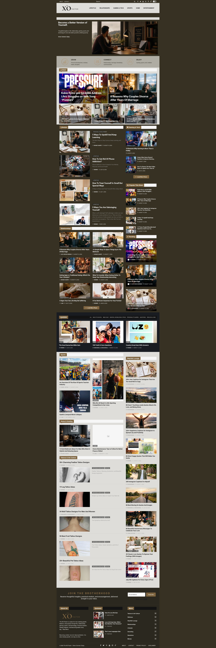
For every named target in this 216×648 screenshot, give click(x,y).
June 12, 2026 (70, 539)
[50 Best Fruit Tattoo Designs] (74, 548)
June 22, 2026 (80, 514)
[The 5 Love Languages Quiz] (98, 634)
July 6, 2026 (70, 347)
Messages (129, 525)
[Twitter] (140, 1)
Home (61, 446)
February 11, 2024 (103, 453)
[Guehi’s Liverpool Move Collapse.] (74, 401)
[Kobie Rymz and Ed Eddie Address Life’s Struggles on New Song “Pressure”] (83, 88)
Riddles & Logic (151, 317)
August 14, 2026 (108, 145)
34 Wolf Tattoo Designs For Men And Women (77, 512)
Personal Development (99, 131)
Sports (62, 379)
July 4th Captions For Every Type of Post (139, 580)
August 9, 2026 (131, 153)
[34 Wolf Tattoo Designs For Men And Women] (74, 524)
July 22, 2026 (103, 169)
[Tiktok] (151, 1)
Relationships (64, 246)
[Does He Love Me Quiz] (98, 615)
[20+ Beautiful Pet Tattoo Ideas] (74, 573)
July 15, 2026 (69, 303)
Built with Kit (141, 599)
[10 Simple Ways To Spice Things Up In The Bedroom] (108, 239)
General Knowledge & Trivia (118, 317)
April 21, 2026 (103, 407)
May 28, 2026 (137, 582)
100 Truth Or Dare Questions (102, 345)
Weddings (119, 228)
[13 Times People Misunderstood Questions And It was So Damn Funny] (141, 114)
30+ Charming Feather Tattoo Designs (74, 462)
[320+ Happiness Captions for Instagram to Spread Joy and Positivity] (141, 420)
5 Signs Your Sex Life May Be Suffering (72, 301)
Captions (131, 290)
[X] (148, 1)
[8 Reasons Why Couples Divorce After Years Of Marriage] (132, 88)
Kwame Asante (98, 145)
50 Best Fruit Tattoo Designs (70, 536)
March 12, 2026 (137, 347)
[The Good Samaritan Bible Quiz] (74, 332)
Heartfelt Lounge (132, 427)
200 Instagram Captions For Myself (138, 481)
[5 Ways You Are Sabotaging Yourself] (74, 214)
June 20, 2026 (103, 303)
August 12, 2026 (141, 409)
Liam (62, 303)
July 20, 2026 (146, 507)
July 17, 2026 (141, 533)
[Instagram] (146, 1)
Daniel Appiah (64, 387)
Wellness (106, 127)
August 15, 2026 (143, 212)
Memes (142, 639)
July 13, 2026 (70, 489)
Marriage (112, 228)
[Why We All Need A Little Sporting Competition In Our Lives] (108, 379)
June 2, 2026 (70, 563)
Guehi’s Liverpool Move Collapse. (70, 414)
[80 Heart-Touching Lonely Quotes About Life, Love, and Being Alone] (141, 395)
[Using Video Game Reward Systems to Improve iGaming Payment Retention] (131, 160)
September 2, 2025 (70, 417)
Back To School (97, 317)
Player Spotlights (65, 411)
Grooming (142, 631)
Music (130, 241)
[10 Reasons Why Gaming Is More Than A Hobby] (141, 138)
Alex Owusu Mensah (66, 254)
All (101, 127)
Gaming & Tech (131, 145)
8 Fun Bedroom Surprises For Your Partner (107, 301)
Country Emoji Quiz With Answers (137, 345)
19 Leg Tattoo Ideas (67, 487)
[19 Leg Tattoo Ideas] (74, 499)
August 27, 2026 (143, 193)
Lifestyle (96, 156)
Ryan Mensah (130, 384)
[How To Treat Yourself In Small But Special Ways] (74, 190)
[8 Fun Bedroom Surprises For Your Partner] (108, 290)
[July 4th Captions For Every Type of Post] (141, 569)
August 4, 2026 (137, 460)
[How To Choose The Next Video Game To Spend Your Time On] (131, 169)
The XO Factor (68, 645)
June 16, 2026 (137, 558)
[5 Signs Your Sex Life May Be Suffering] (74, 290)
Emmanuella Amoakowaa (101, 347)
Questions (143, 317)
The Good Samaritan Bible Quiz (69, 345)
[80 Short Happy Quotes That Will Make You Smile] (141, 446)
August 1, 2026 (140, 484)
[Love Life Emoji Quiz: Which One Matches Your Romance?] (98, 625)
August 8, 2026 (74, 387)
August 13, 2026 (143, 231)
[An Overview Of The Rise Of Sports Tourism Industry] (74, 369)
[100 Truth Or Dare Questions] (108, 332)
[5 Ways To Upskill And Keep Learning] (108, 114)
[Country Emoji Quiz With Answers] (141, 332)
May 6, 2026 (103, 224)
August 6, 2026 (71, 465)
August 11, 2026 (108, 254)
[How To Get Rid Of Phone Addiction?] (74, 166)
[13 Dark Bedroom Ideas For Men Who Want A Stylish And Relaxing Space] (74, 436)
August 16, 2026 (78, 254)
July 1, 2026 (103, 191)
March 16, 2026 (114, 347)
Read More (66, 629)
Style (111, 127)
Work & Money (118, 127)
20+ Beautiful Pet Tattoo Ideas (71, 561)
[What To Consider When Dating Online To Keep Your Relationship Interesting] (108, 265)
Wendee (96, 169)
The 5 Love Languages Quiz (113, 631)
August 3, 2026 (104, 279)
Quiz (61, 342)
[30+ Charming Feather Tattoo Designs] (74, 474)
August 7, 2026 (142, 161)
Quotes (129, 402)
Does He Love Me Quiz (111, 613)
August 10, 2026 (75, 279)
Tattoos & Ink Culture (99, 468)
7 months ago (110, 615)
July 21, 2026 (142, 170)
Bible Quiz (106, 317)
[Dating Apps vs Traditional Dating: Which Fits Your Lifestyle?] (74, 265)
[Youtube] (143, 1)
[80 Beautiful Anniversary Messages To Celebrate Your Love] (141, 518)
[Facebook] (138, 1)
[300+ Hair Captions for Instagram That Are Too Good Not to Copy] (75, 114)
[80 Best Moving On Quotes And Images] (141, 495)
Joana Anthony (131, 533)
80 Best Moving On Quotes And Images (139, 505)
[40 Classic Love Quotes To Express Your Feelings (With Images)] (141, 544)
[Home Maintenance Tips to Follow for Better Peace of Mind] (108, 436)
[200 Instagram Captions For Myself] (141, 471)
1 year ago (109, 626)
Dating (107, 228)
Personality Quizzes (133, 317)
